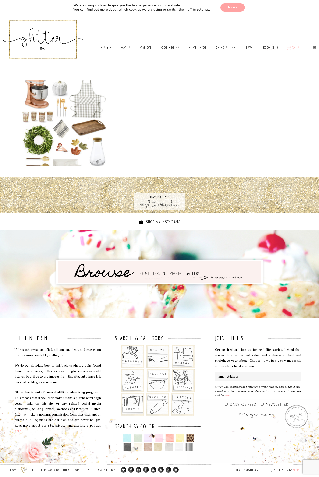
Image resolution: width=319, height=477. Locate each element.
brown (148, 447)
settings (203, 9)
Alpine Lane (300, 470)
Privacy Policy (105, 470)
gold (158, 447)
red (169, 438)
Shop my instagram (162, 221)
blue (127, 438)
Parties (182, 404)
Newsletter (277, 404)
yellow (180, 438)
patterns (189, 447)
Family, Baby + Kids (157, 404)
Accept (232, 7)
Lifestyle (183, 380)
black (127, 447)
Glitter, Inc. (43, 33)
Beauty (158, 356)
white (179, 447)
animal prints (190, 438)
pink (159, 438)
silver (169, 447)
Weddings (132, 356)
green (138, 438)
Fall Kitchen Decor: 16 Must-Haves (64, 123)
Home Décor (183, 356)
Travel (132, 404)
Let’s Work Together (55, 470)
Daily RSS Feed (243, 404)
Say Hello (29, 470)
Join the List (82, 470)
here (18, 431)
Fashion (132, 380)
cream (138, 447)
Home (14, 470)
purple (148, 438)
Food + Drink (158, 380)
